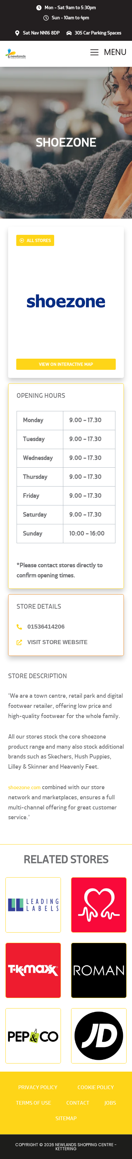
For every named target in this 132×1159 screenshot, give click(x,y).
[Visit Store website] (19, 642)
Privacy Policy (38, 1087)
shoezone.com (24, 787)
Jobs (110, 1102)
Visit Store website (57, 642)
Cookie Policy (96, 1087)
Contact (77, 1102)
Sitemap (66, 1118)
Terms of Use (33, 1102)
